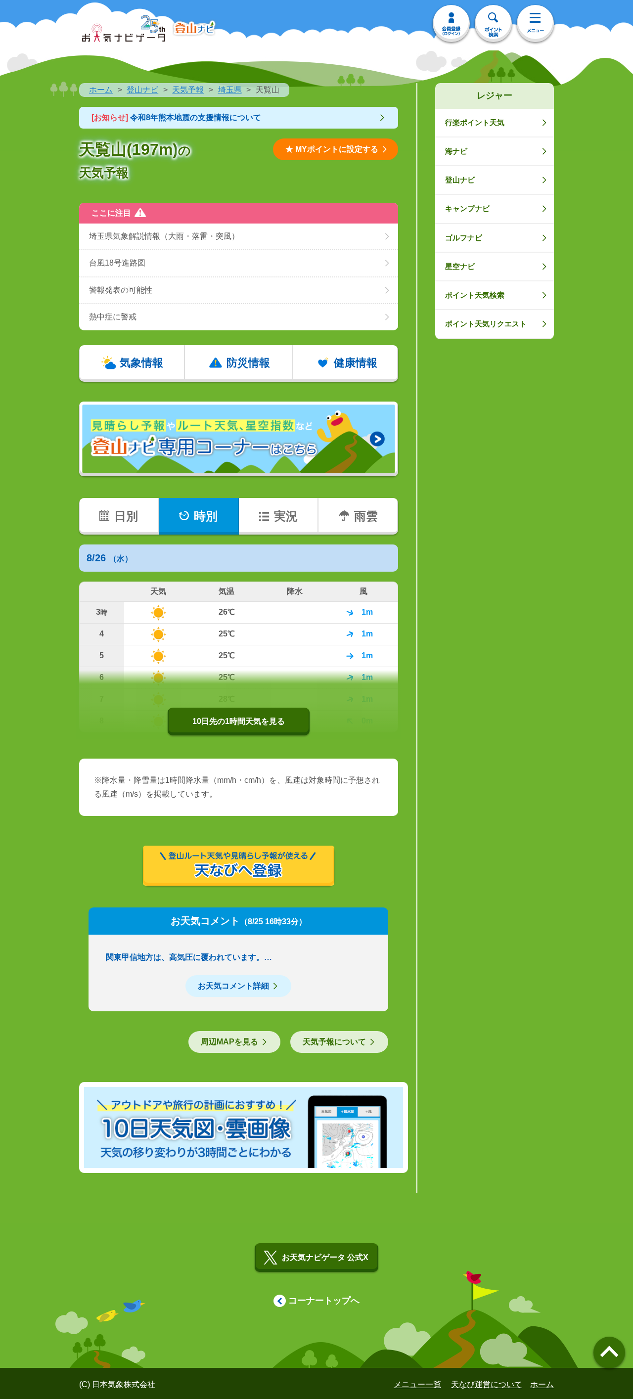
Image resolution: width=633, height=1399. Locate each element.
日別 (126, 516)
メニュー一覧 (417, 1384)
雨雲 (366, 516)
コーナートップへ (324, 1301)
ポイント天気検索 (474, 295)
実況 (286, 516)
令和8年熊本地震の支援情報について (176, 117)
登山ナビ (142, 90)
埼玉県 (230, 90)
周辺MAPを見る (229, 1042)
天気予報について (334, 1042)
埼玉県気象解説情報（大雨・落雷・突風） (164, 236)
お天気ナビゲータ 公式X (325, 1257)
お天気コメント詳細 (233, 986)
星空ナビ (460, 266)
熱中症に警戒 (112, 317)
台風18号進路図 (117, 263)
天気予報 (188, 90)
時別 (206, 516)
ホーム (101, 90)
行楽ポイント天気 (474, 122)
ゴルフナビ (463, 237)
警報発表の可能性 (120, 290)
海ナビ (456, 151)
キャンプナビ (467, 208)
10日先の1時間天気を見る (238, 721)
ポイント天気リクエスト (486, 323)
